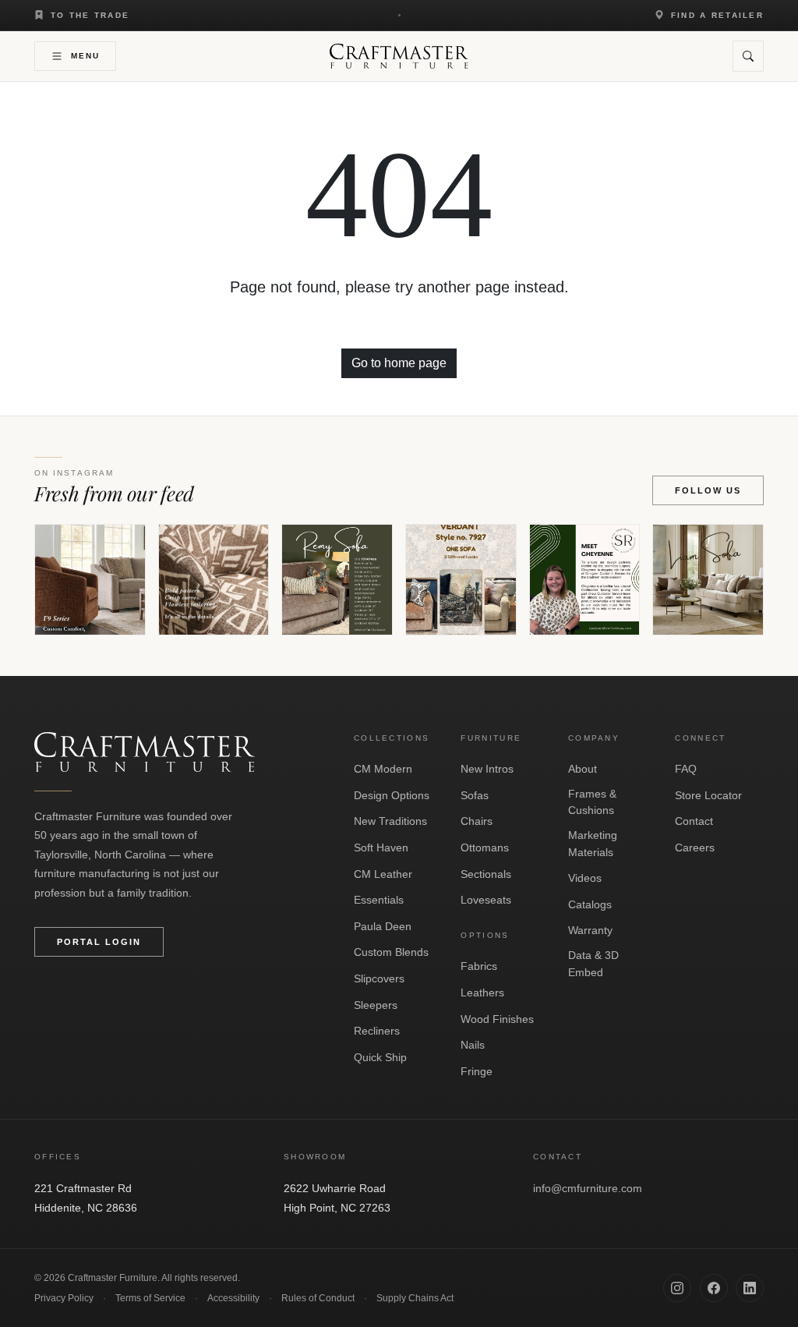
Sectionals (486, 874)
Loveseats (486, 900)
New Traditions (390, 821)
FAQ (686, 769)
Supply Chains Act (415, 1298)
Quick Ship (380, 1057)
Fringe (477, 1071)
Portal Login (99, 942)
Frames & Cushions (592, 802)
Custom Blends (391, 952)
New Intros (487, 769)
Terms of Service (150, 1298)
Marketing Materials (592, 843)
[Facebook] (714, 1288)
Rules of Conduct (318, 1298)
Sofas (475, 795)
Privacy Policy (64, 1298)
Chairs (477, 821)
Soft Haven (381, 847)
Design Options (391, 795)
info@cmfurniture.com (587, 1188)
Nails (473, 1045)
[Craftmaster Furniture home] (399, 56)
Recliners (377, 1030)
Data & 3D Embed (593, 963)
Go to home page (399, 363)
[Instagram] (677, 1288)
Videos (585, 878)
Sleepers (375, 1005)
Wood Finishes (497, 1019)
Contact (694, 821)
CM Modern (383, 769)
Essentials (379, 900)
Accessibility (233, 1298)
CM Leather (383, 874)
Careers (695, 847)
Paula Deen (382, 926)
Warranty (590, 930)
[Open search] (748, 56)
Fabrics (479, 966)
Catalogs (590, 904)
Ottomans (485, 847)
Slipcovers (379, 978)
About (582, 769)
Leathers (482, 992)
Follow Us (708, 490)
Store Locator (708, 795)
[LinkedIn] (750, 1288)
